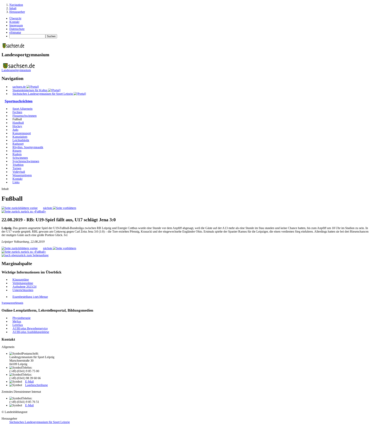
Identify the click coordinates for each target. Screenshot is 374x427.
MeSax (16, 321)
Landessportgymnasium (16, 70)
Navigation (16, 4)
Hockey (17, 126)
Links (15, 182)
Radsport (18, 143)
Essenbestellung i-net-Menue (30, 296)
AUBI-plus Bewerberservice (30, 328)
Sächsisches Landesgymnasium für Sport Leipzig (43, 93)
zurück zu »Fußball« (33, 211)
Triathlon (18, 164)
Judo (15, 129)
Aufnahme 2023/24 (24, 286)
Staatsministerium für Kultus (30, 90)
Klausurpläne (20, 279)
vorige (33, 208)
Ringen (16, 150)
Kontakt (14, 22)
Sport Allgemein (22, 108)
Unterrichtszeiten (22, 290)
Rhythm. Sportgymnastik (27, 147)
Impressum (16, 25)
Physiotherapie (21, 318)
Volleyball (18, 171)
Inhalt (12, 8)
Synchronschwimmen (25, 161)
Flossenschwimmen (24, 115)
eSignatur (15, 32)
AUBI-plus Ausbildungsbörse (30, 332)
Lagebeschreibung (36, 385)
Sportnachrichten (19, 101)
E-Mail (29, 381)
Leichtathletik (20, 140)
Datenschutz (17, 29)
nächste (48, 208)
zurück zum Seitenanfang (33, 255)
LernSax (17, 325)
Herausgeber (17, 11)
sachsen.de (19, 86)
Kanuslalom (19, 136)
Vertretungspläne (22, 283)
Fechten (17, 112)
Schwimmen (20, 157)
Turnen (16, 168)
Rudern (17, 154)
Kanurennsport (21, 133)
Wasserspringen (22, 175)
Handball (18, 122)
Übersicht (15, 18)
